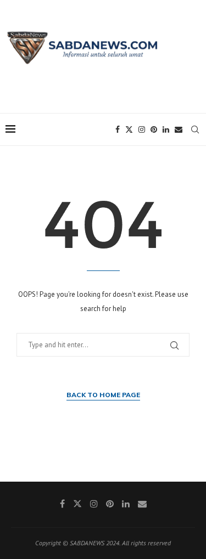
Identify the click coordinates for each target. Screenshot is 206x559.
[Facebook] (117, 129)
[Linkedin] (166, 129)
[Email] (178, 129)
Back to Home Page (103, 395)
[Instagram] (141, 129)
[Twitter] (129, 129)
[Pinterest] (154, 129)
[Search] (195, 129)
